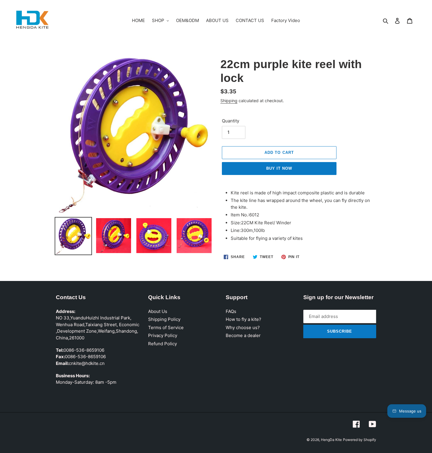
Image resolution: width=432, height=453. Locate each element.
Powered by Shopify (359, 439)
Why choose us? (243, 327)
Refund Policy (162, 343)
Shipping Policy (164, 319)
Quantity (230, 121)
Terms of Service (166, 327)
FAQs (231, 311)
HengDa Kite (331, 439)
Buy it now (279, 168)
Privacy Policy (162, 335)
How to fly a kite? (243, 319)
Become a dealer (243, 335)
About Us (157, 311)
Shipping (228, 100)
